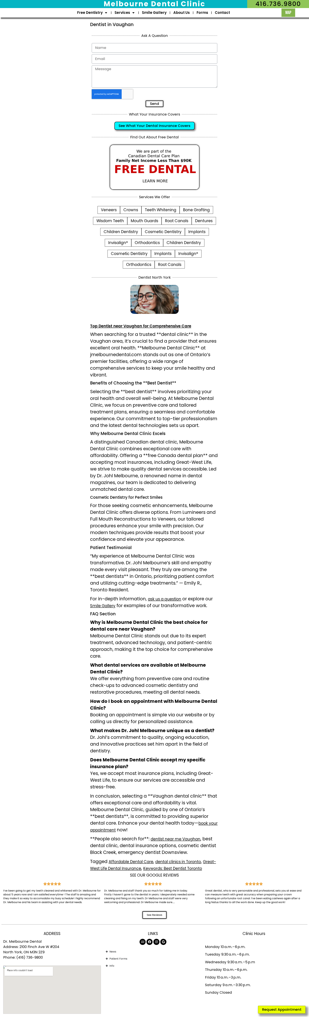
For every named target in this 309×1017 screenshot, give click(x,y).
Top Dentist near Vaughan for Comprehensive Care (140, 326)
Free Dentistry (90, 12)
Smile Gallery (154, 12)
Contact (222, 12)
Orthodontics (147, 242)
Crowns (130, 210)
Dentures (204, 220)
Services (122, 12)
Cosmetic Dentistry (163, 231)
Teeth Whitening (160, 210)
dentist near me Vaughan (175, 839)
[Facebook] (149, 942)
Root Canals (176, 220)
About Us (181, 12)
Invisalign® (118, 242)
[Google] (163, 942)
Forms (202, 12)
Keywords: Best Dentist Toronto (172, 868)
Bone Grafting (196, 210)
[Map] (143, 942)
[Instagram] (156, 942)
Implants (197, 231)
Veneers (109, 210)
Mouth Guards (144, 220)
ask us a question (164, 599)
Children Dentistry (121, 231)
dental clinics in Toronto (178, 861)
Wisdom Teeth (110, 220)
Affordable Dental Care (131, 861)
